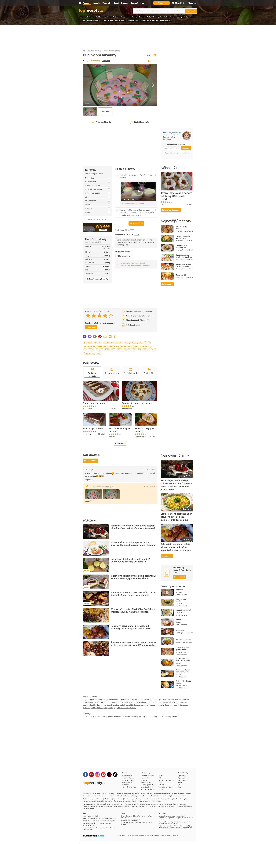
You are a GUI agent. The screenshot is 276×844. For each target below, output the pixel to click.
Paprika (159, 17)
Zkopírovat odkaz (115, 336)
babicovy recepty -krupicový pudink (164, 705)
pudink (124, 699)
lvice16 (149, 55)
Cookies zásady (145, 782)
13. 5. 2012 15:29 (148, 469)
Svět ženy (125, 785)
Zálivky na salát (148, 796)
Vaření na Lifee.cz (128, 778)
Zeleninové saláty (131, 801)
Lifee (179, 787)
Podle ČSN (150, 17)
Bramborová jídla (129, 799)
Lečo (159, 806)
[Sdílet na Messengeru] (90, 336)
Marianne (181, 782)
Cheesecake (169, 804)
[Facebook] (85, 774)
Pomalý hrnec (140, 799)
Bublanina (188, 806)
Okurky (134, 17)
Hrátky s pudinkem (93, 428)
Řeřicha (188, 794)
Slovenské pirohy (89, 825)
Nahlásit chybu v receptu (98, 219)
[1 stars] (88, 315)
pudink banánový (100, 716)
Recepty (90, 51)
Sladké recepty (97, 801)
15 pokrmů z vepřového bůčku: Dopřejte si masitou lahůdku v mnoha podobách (133, 610)
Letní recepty (177, 17)
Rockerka (179, 592)
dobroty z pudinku (135, 699)
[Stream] (109, 774)
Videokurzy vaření (128, 780)
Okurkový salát (88, 806)
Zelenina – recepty (108, 794)
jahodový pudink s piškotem (155, 699)
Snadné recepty (113, 346)
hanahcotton (127, 409)
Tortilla (136, 794)
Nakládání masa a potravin (124, 794)
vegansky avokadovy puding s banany (146, 702)
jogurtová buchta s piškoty (125, 708)
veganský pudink (90, 699)
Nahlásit (161, 785)
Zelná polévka (137, 796)
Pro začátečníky (116, 343)
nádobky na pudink (105, 708)
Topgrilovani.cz (183, 780)
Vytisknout (105, 336)
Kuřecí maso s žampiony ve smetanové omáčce (183, 248)
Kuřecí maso (125, 17)
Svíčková (102, 796)
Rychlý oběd (180, 806)
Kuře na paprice (131, 806)
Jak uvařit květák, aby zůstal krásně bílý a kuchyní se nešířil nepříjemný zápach (175, 822)
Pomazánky (96, 794)
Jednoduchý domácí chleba (183, 682)
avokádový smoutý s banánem (106, 702)
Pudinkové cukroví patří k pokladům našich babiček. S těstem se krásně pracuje (133, 593)
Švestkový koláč (88, 809)
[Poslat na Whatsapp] (95, 336)
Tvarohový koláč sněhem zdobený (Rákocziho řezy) (176, 196)
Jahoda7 (178, 674)
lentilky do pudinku (98, 705)
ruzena (163, 205)
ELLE (179, 785)
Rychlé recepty (108, 20)
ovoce (174, 716)
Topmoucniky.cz (183, 778)
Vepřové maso (118, 799)
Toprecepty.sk (182, 776)
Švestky (142, 17)
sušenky (168, 716)
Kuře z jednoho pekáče (181, 228)
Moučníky (107, 17)
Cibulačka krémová (183, 610)
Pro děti (106, 343)
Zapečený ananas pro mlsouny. (138, 403)
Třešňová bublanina (160, 796)
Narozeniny (132, 350)
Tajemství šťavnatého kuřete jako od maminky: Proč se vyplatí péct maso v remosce (131, 628)
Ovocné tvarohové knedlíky (130, 804)
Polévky (116, 17)
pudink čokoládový (116, 716)
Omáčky (99, 17)
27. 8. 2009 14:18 (148, 487)
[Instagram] (97, 774)
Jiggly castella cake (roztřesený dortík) (183, 671)
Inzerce (160, 776)
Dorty (153, 801)
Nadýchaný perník (168, 806)
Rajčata (82, 20)
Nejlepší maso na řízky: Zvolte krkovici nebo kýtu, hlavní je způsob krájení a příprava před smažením (175, 826)
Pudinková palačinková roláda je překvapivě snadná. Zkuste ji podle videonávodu (134, 577)
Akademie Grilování (86, 17)
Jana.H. (178, 633)
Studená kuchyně (144, 801)
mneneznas (87, 409)
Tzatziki (184, 796)
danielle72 (113, 437)
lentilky (161, 716)
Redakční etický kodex (147, 789)
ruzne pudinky (143, 705)
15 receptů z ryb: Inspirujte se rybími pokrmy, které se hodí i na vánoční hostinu (133, 543)
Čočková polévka (180, 804)
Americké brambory (177, 794)
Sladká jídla (88, 343)
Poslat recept (110, 336)
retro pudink (125, 702)
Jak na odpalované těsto (162, 794)
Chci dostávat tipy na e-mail (174, 144)
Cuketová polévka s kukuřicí (130, 820)
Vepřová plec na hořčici (182, 600)
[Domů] (84, 51)
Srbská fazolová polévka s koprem (183, 660)
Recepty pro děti (89, 346)
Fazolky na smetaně (112, 804)
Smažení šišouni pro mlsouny (119, 430)
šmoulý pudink (113, 705)
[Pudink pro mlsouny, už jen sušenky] (111, 494)
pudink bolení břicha (128, 705)
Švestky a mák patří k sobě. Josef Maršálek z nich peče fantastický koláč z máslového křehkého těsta (133, 645)
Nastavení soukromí (147, 776)
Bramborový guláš (157, 804)
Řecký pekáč (181, 275)
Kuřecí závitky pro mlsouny (144, 430)
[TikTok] (115, 774)
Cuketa (186, 17)
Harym (178, 642)
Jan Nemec (179, 603)
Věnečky (179, 590)
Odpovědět (89, 480)
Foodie (160, 782)
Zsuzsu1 (178, 622)
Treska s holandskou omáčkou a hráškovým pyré (184, 238)
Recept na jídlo (127, 776)
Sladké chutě (101, 346)
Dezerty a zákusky (146, 794)
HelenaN (179, 663)
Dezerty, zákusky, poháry (111, 51)
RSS (159, 778)
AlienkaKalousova (181, 685)
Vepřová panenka (174, 796)
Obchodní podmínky (147, 785)
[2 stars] (94, 315)
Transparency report (165, 787)
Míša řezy (121, 806)
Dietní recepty (108, 801)
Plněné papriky (181, 620)
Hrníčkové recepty (93, 20)
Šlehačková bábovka (124, 796)
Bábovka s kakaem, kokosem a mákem (183, 265)
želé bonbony (151, 716)
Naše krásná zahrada (129, 787)
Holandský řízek (111, 806)
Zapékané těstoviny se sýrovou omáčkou (184, 256)
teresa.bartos (140, 437)
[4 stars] (105, 315)
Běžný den (99, 350)
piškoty (142, 716)
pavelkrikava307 (181, 652)
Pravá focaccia (111, 796)
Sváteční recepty (143, 350)
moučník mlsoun (174, 699)
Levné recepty (165, 20)
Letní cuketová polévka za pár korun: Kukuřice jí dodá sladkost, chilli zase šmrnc (176, 517)
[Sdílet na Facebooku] (84, 336)
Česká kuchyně (133, 20)
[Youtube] (103, 774)
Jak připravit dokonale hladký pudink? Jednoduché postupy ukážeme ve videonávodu (130, 562)
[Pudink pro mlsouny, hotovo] (93, 494)
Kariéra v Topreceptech (166, 780)
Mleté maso (108, 799)
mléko (85, 716)
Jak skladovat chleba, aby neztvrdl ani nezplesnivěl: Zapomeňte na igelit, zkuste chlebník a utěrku (175, 817)
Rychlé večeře (120, 20)
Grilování (167, 17)
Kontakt (161, 789)
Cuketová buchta (150, 806)
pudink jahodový (131, 716)
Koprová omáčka (99, 806)
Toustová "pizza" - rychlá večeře (183, 649)
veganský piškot (170, 702)
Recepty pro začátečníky (149, 20)
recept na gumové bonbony (109, 699)
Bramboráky (180, 630)
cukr (90, 716)
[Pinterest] (91, 774)
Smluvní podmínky (146, 787)
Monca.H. (87, 434)
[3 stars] (99, 315)
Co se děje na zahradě (90, 796)
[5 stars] (111, 315)
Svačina (147, 343)
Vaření (99, 353)
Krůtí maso (99, 799)
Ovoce (154, 350)
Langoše (141, 806)
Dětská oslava (109, 350)
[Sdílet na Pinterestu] (100, 336)
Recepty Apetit (127, 782)
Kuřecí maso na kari (183, 640)
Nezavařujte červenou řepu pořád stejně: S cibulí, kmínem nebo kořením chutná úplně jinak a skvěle (133, 528)
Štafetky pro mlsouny (94, 403)
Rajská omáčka (145, 804)
